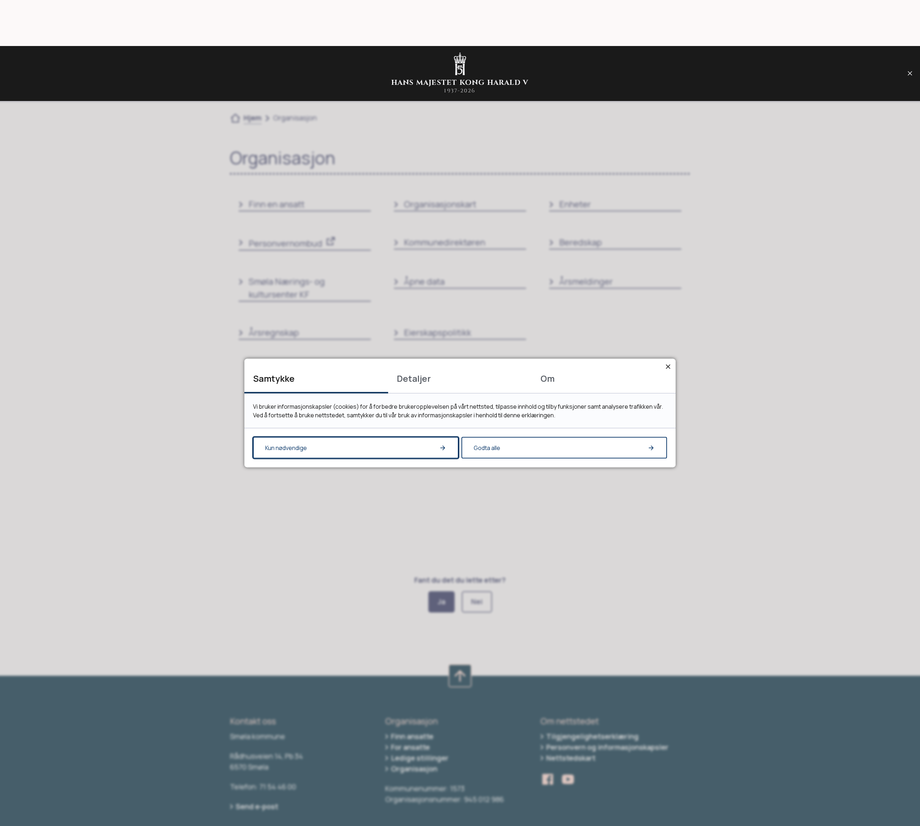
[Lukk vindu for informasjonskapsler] (668, 366)
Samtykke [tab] (274, 378)
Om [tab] (547, 378)
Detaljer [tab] (414, 378)
